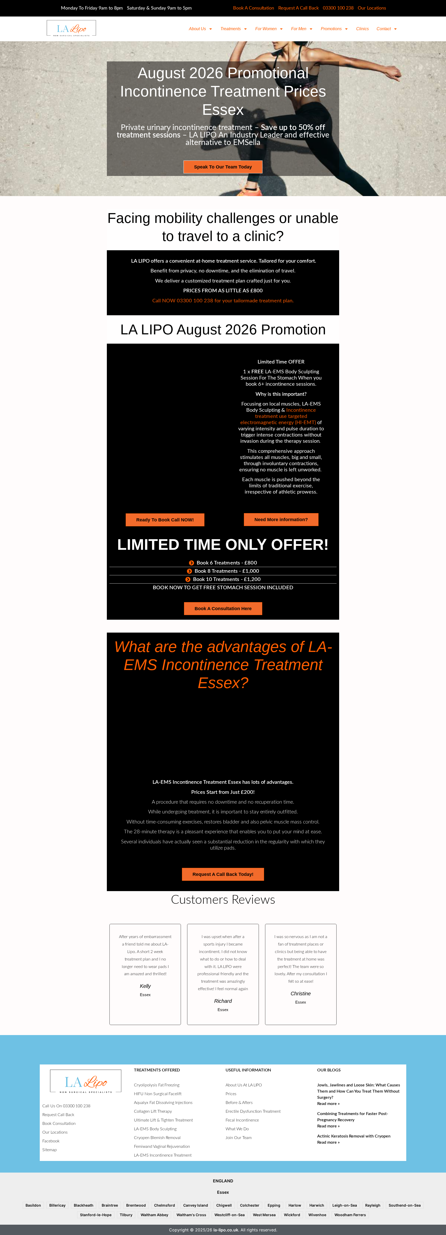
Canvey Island (195, 1205)
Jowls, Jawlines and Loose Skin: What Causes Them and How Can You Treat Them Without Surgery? (358, 1091)
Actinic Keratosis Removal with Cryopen (354, 1136)
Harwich (316, 1205)
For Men (298, 29)
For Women (266, 29)
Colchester (249, 1205)
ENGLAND (223, 1180)
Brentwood (136, 1205)
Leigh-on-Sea (344, 1205)
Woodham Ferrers (350, 1215)
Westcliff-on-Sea (229, 1215)
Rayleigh (372, 1205)
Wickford (292, 1215)
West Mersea (264, 1215)
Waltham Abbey (154, 1215)
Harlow (295, 1205)
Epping (274, 1205)
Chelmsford (164, 1205)
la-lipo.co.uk (225, 1229)
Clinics (362, 29)
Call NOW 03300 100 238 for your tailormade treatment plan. (223, 300)
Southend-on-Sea (405, 1205)
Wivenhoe (317, 1215)
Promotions (331, 29)
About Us (197, 29)
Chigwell (224, 1205)
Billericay (57, 1205)
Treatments (230, 29)
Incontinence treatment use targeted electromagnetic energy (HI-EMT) (278, 416)
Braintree (110, 1205)
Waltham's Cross (191, 1215)
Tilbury (126, 1215)
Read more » (328, 1104)
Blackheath (83, 1205)
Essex (223, 1192)
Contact (384, 29)
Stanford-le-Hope (96, 1215)
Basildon (33, 1205)
